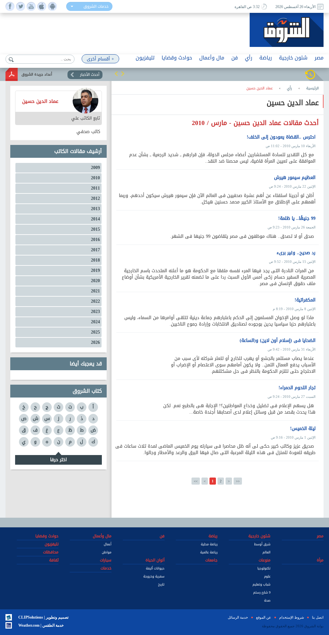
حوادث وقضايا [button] (177, 58)
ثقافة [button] (53, 560)
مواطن (106, 552)
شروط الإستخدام (291, 617)
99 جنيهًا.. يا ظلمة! (297, 218)
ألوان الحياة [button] (155, 560)
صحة (267, 600)
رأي (289, 88)
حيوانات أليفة (155, 568)
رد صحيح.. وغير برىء (296, 253)
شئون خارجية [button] (293, 58)
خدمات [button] (106, 568)
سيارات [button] (105, 560)
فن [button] (234, 58)
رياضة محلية (209, 544)
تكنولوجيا (264, 568)
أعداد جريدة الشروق (37, 74)
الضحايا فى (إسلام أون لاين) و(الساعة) (278, 340)
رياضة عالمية (209, 552)
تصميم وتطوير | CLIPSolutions (43, 617)
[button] (116, 73)
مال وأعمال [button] (211, 58)
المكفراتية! (305, 300)
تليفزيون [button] (145, 58)
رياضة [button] (265, 58)
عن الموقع (263, 617)
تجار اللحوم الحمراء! (297, 388)
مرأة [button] (320, 560)
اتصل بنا (318, 617)
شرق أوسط (262, 544)
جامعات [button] (211, 560)
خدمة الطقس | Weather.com (41, 625)
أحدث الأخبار (89, 74)
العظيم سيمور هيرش (295, 177)
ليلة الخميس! (303, 428)
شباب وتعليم (262, 584)
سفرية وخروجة (153, 576)
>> (238, 481)
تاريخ (161, 584)
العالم (266, 552)
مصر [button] (319, 58)
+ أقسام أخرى (100, 59)
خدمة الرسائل (238, 617)
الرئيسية (312, 88)
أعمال (107, 544)
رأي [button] (248, 58)
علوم (267, 576)
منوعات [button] (265, 560)
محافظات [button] (50, 552)
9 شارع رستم (262, 592)
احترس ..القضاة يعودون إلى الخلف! (281, 137)
